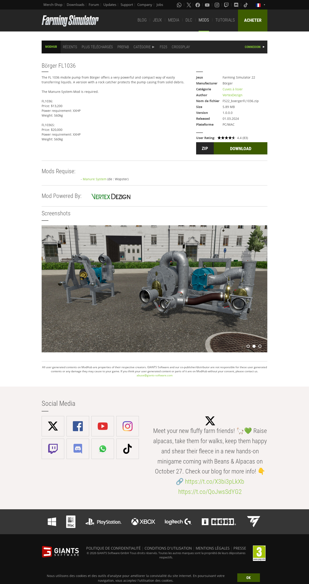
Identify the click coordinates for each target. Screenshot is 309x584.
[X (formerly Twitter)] (189, 4)
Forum (94, 4)
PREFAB (123, 47)
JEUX (157, 20)
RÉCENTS (70, 47)
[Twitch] (227, 4)
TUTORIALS (225, 20)
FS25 (163, 47)
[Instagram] (217, 4)
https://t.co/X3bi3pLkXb (214, 481)
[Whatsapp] (179, 4)
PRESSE (239, 548)
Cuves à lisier (233, 89)
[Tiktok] (246, 4)
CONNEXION (253, 47)
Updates (109, 4)
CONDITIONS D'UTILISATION (168, 548)
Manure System (95, 179)
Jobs (160, 4)
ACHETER (252, 20)
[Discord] (236, 4)
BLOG (142, 20)
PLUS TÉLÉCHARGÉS (97, 47)
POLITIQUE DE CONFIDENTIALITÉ (113, 548)
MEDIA (173, 20)
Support (127, 4)
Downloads (75, 4)
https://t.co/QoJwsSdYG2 (210, 491)
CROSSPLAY (181, 47)
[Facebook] (198, 4)
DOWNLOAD (240, 148)
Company (144, 4)
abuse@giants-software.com (155, 375)
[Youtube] (207, 4)
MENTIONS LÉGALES (213, 548)
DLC (188, 20)
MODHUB (51, 46)
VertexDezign (232, 95)
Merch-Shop (52, 4)
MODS (204, 20)
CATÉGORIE (142, 47)
